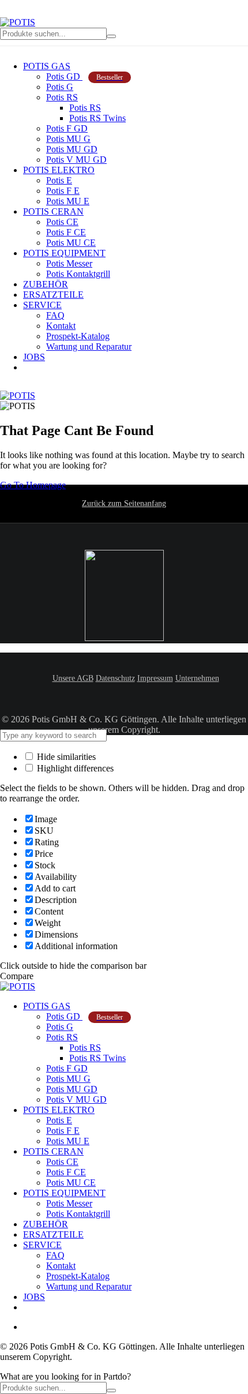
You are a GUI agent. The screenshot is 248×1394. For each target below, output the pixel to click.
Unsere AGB (72, 678)
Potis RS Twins (97, 118)
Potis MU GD (71, 149)
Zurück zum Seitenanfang (124, 503)
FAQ (55, 315)
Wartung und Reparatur (88, 346)
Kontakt (61, 326)
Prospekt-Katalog (78, 336)
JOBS (34, 357)
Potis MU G (68, 139)
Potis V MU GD (76, 159)
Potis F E (63, 191)
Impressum (155, 678)
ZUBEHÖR (45, 284)
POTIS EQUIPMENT (64, 253)
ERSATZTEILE (53, 294)
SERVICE (42, 305)
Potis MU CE (71, 243)
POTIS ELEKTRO (59, 170)
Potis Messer (69, 263)
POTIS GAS (46, 66)
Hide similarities (65, 757)
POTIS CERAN (53, 211)
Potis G (59, 87)
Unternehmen (197, 678)
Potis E (59, 180)
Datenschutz (115, 678)
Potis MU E (67, 201)
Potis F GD (67, 128)
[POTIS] (17, 22)
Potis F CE (66, 232)
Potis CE (62, 222)
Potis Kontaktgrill (78, 274)
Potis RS (62, 97)
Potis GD (84, 76)
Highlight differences (74, 768)
